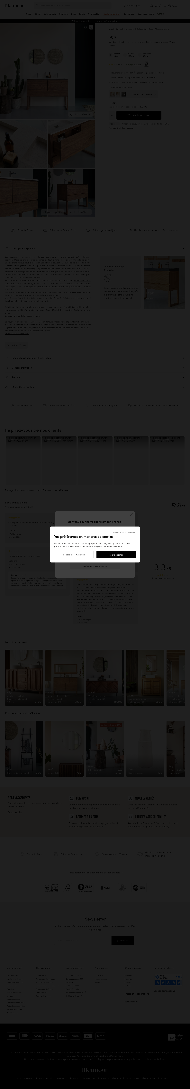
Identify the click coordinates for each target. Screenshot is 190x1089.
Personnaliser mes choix (74, 554)
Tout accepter (116, 554)
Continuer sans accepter (124, 532)
